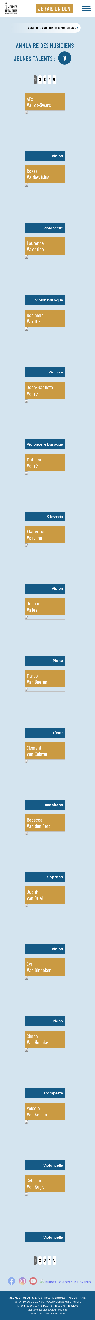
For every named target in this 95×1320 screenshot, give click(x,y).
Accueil (33, 28)
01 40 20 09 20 (28, 1301)
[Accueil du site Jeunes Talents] (11, 11)
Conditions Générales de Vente (47, 1313)
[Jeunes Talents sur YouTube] (31, 1282)
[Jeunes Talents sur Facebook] (9, 1282)
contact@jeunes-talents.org (61, 1301)
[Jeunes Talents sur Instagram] (20, 1282)
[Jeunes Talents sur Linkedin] (64, 1282)
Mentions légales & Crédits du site (47, 1309)
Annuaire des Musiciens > (59, 28)
